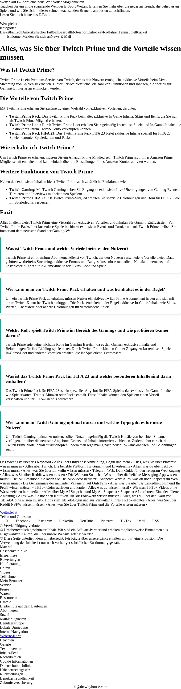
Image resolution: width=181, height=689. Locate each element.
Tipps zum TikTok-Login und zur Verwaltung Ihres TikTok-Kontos (94, 500)
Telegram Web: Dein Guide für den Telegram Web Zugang (136, 470)
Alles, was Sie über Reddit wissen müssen (33, 475)
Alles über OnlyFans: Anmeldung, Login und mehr (92, 462)
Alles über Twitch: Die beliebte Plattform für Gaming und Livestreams (77, 466)
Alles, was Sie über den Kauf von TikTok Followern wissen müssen (68, 496)
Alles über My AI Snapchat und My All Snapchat (80, 492)
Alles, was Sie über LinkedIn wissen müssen (56, 470)
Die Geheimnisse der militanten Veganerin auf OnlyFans (65, 483)
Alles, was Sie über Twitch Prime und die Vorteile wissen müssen (96, 504)
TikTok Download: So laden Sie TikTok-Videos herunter (54, 479)
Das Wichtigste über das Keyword (25, 462)
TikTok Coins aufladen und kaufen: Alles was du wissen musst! (82, 487)
